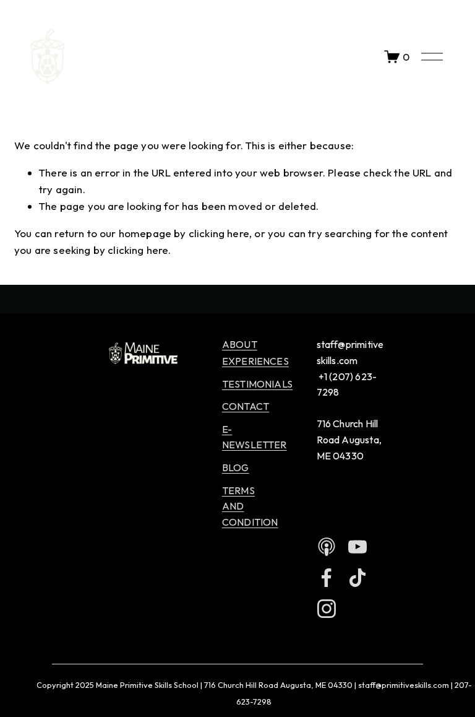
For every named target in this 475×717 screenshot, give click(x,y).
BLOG (235, 467)
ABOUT (239, 344)
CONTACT (245, 406)
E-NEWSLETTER (254, 437)
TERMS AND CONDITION (250, 506)
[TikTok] (357, 578)
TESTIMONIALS (257, 384)
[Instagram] (326, 609)
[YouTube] (357, 547)
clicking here (219, 233)
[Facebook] (326, 578)
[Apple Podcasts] (326, 547)
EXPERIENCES (255, 361)
